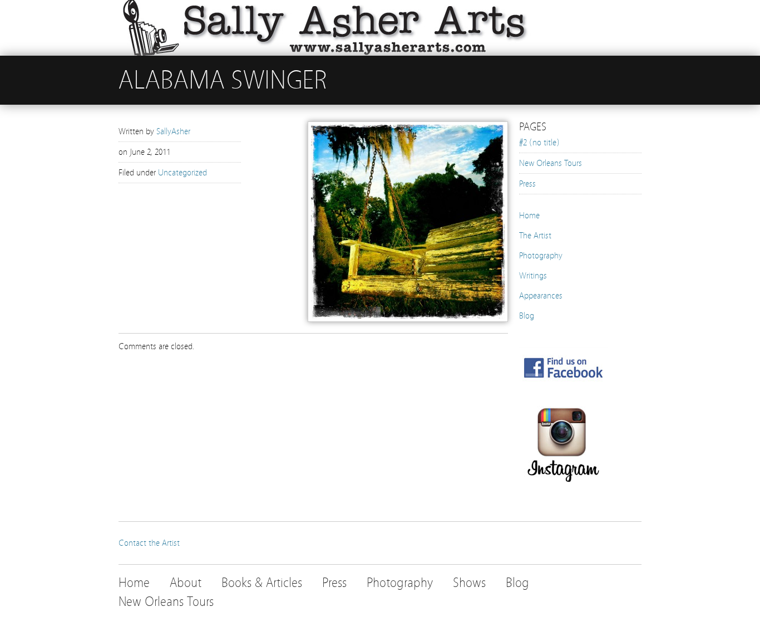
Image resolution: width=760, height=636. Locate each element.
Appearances (540, 296)
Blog (526, 316)
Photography (540, 256)
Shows (469, 582)
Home (529, 216)
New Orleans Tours (550, 163)
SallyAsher (173, 131)
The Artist (535, 236)
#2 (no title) (539, 143)
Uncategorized (182, 173)
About (185, 582)
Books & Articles (261, 582)
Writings (533, 276)
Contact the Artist (149, 543)
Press (527, 184)
